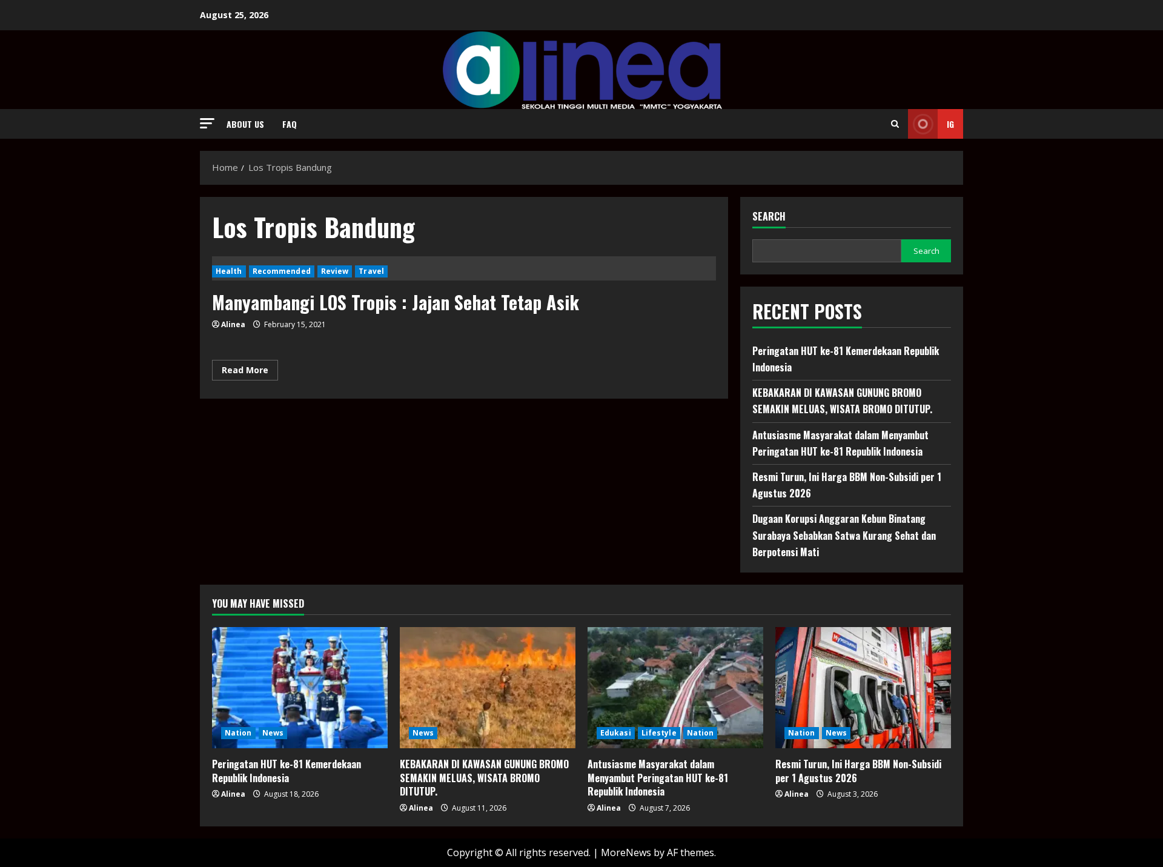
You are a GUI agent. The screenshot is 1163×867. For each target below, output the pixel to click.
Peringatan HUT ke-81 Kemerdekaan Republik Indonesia (286, 771)
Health (229, 271)
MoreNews (626, 852)
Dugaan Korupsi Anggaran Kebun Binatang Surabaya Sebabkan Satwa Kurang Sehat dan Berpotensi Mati (844, 535)
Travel (371, 271)
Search (769, 217)
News (272, 733)
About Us (245, 124)
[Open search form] (895, 124)
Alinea (233, 324)
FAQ (289, 124)
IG (950, 124)
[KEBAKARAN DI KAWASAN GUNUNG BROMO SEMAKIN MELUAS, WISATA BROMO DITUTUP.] (487, 687)
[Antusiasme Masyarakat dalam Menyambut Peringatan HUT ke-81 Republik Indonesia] (675, 687)
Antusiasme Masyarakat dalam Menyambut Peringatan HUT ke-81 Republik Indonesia (658, 778)
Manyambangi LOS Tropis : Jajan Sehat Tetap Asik (395, 302)
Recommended (282, 271)
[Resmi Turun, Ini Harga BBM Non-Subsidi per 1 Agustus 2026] (863, 687)
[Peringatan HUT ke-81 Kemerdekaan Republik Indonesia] (300, 687)
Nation (238, 733)
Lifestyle (659, 733)
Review (335, 271)
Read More (250, 372)
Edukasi (615, 733)
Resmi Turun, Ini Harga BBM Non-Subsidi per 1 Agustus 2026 (858, 771)
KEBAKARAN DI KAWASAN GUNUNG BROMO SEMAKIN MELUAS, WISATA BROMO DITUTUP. (484, 778)
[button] (207, 123)
